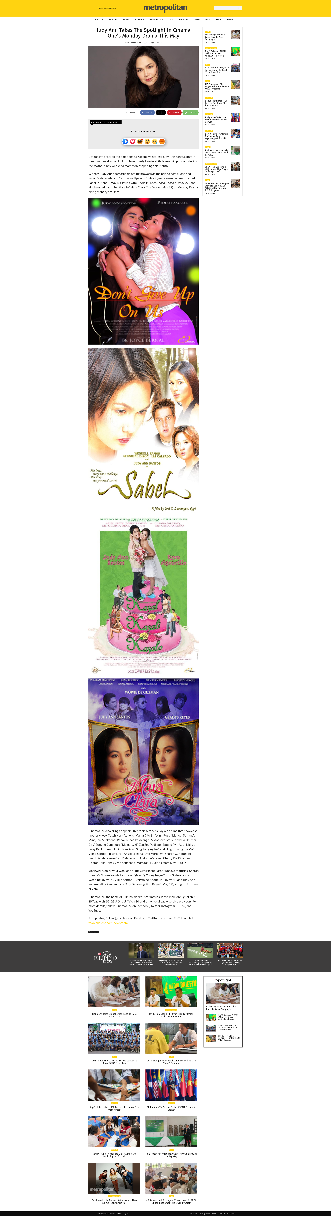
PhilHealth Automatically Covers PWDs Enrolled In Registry (216, 152)
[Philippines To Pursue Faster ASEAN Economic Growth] (235, 117)
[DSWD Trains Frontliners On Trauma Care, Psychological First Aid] (235, 133)
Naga (207, 81)
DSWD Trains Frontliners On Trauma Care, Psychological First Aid (216, 136)
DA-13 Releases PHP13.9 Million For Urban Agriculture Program (216, 53)
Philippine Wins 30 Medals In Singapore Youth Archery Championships (230, 962)
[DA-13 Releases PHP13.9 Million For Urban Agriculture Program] (235, 51)
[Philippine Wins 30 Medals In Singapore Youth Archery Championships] (230, 950)
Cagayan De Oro (211, 48)
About (214, 1214)
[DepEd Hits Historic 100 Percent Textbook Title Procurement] (235, 100)
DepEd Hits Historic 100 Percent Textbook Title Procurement (216, 103)
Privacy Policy (205, 1214)
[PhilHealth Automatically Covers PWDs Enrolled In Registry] (235, 150)
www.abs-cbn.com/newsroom (108, 923)
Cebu (207, 64)
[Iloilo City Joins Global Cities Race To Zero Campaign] (235, 34)
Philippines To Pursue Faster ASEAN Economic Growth (216, 119)
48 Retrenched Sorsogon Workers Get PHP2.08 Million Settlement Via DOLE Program (217, 187)
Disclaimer (193, 1214)
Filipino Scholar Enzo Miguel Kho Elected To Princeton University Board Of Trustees (141, 962)
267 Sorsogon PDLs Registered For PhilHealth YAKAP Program (217, 86)
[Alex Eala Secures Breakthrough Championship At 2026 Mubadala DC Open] (200, 950)
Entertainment (93, 932)
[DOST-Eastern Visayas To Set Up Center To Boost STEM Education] (235, 67)
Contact (222, 1214)
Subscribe (231, 1214)
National (209, 98)
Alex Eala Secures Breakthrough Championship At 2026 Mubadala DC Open (200, 962)
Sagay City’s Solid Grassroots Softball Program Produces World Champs (171, 962)
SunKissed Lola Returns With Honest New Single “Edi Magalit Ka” (216, 169)
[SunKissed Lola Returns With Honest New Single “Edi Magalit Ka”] (235, 166)
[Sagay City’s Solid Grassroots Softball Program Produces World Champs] (171, 950)
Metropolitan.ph (134, 43)
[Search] (239, 8)
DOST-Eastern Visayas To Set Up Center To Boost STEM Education (217, 69)
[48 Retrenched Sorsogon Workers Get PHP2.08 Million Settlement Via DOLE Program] (235, 183)
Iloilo (208, 31)
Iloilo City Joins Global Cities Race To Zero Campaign (215, 36)
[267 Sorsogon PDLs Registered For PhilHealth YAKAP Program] (235, 84)
